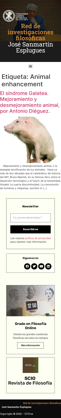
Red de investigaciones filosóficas (30, 32)
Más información (30, 345)
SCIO (30, 378)
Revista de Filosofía (30, 383)
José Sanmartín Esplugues (30, 47)
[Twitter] (34, 266)
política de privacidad (38, 238)
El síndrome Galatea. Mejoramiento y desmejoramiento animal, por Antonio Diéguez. (30, 102)
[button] (30, 66)
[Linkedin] (48, 266)
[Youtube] (41, 266)
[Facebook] (27, 266)
